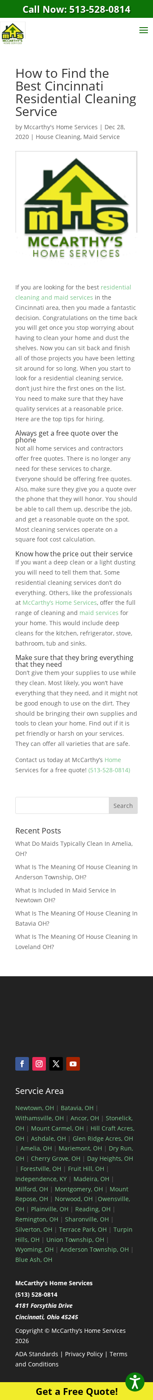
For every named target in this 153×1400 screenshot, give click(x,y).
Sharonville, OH (87, 1219)
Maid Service (101, 137)
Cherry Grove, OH (55, 1158)
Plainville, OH (49, 1209)
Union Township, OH (75, 1240)
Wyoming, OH (34, 1249)
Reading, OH (92, 1209)
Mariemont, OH (80, 1148)
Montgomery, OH (79, 1189)
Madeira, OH (91, 1179)
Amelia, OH (36, 1148)
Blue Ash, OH (33, 1259)
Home (113, 760)
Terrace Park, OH (83, 1229)
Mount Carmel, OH (57, 1128)
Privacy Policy (84, 1354)
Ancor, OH (85, 1118)
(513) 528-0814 (36, 1294)
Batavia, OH (77, 1108)
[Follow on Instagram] (39, 1064)
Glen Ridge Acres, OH (103, 1138)
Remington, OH (36, 1219)
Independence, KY (41, 1179)
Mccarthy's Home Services (61, 127)
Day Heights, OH (110, 1158)
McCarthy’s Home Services (60, 602)
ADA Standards (36, 1354)
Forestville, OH (40, 1169)
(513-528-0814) (109, 770)
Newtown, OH (34, 1108)
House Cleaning (58, 137)
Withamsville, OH (39, 1118)
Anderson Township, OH (94, 1249)
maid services (99, 613)
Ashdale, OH (48, 1138)
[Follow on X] (56, 1064)
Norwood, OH (74, 1199)
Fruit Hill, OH (86, 1169)
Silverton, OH (33, 1229)
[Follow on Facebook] (22, 1064)
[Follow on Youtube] (73, 1064)
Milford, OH (31, 1189)
